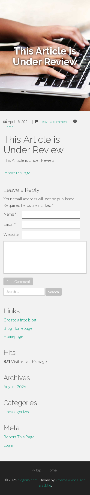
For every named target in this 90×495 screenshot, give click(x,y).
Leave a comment (54, 121)
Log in (8, 445)
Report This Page (16, 173)
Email (9, 224)
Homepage (13, 336)
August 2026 (14, 386)
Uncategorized (16, 411)
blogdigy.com (28, 480)
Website (11, 234)
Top (38, 470)
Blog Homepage (18, 328)
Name (9, 214)
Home (8, 127)
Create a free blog (19, 319)
